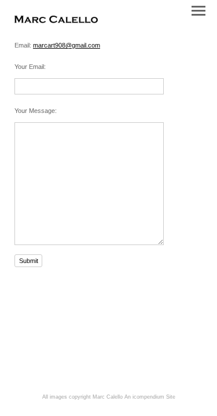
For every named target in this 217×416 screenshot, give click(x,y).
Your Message (34, 110)
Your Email (29, 66)
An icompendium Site (149, 397)
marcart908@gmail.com (66, 45)
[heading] (56, 20)
